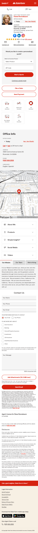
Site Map (4, 507)
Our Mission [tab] (6, 262)
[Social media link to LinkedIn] (19, 35)
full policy (23, 453)
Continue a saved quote (19, 80)
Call (4, 146)
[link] (19, 3)
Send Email (19, 387)
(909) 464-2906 (8, 160)
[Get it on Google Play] (19, 516)
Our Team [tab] (19, 262)
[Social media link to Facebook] (15, 35)
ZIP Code (8, 68)
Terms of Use (5, 499)
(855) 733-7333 (16, 408)
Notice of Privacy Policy (8, 502)
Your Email (6, 310)
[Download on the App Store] (7, 516)
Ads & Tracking (6, 492)
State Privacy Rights (7, 504)
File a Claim (19, 88)
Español (4, 3)
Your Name (6, 298)
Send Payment (19, 94)
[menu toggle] (35, 3)
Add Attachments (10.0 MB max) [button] (19, 377)
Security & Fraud (6, 494)
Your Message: (7, 355)
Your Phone (6, 304)
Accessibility (5, 497)
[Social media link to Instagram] (23, 35)
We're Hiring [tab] (32, 262)
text (9, 146)
